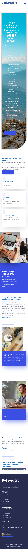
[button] (10, 133)
